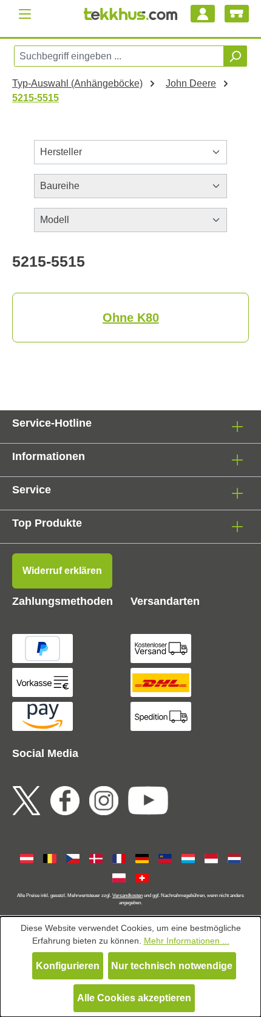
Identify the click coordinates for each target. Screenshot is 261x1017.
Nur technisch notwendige (171, 966)
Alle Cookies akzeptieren (134, 998)
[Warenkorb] (237, 13)
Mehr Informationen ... (186, 940)
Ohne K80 (131, 317)
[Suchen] (234, 56)
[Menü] (25, 13)
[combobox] (119, 56)
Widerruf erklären (62, 570)
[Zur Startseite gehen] (131, 14)
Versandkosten (127, 895)
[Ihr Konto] (203, 13)
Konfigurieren (68, 966)
